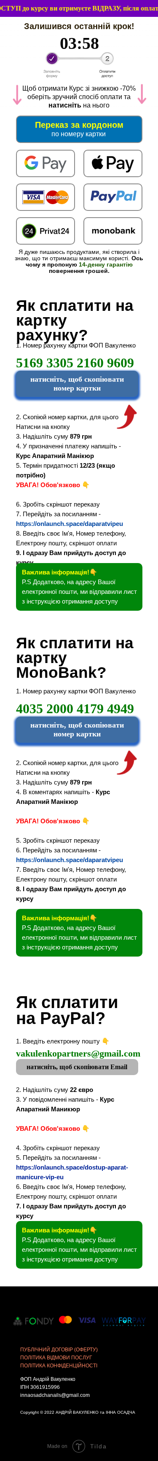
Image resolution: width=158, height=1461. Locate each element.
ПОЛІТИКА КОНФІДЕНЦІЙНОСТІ (58, 1366)
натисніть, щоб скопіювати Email (77, 1066)
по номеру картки (78, 133)
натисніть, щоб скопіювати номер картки (77, 383)
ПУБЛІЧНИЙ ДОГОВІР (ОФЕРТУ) (59, 1350)
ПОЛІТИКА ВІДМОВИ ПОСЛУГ (56, 1358)
